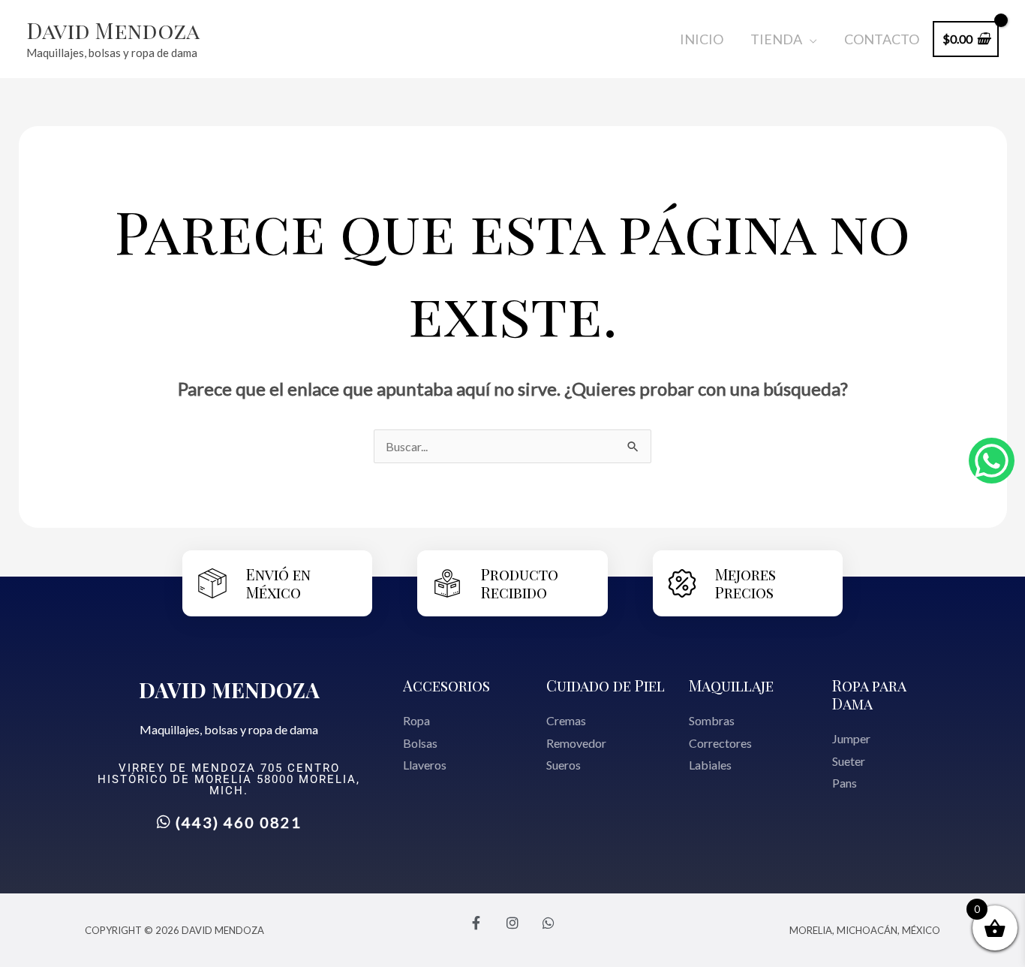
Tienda (776, 39)
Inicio (701, 39)
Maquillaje (731, 685)
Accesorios (446, 685)
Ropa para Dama (869, 694)
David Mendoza (113, 30)
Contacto (881, 39)
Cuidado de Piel (605, 685)
